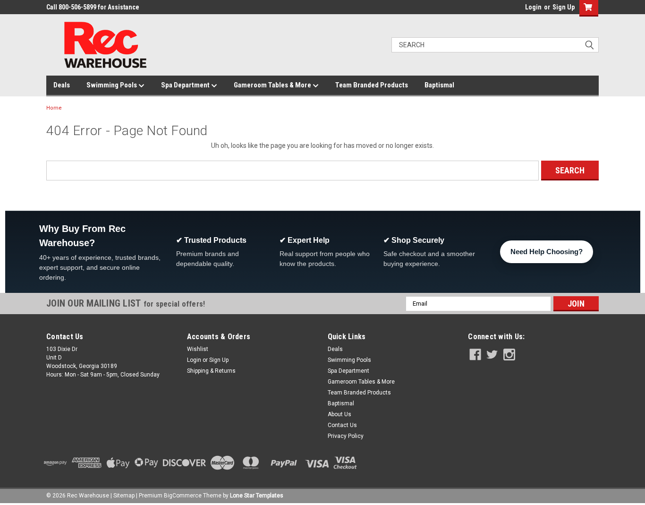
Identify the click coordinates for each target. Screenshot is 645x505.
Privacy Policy (346, 436)
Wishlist (197, 349)
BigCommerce (183, 495)
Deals (61, 85)
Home (54, 108)
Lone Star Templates (256, 495)
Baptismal (439, 85)
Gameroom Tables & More (273, 85)
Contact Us (342, 425)
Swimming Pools (112, 85)
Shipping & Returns (211, 371)
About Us (339, 414)
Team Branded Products (371, 85)
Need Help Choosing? (546, 252)
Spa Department (186, 85)
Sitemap (124, 495)
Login (533, 7)
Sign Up (563, 7)
